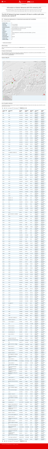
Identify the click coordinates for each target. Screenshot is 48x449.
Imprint (17, 444)
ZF (37, 10)
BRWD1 (4, 340)
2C (18, 10)
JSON (11, 54)
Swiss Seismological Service (8, 444)
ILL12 (3, 317)
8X (23, 9)
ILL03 (3, 379)
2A (15, 10)
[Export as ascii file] (26, 108)
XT (27, 10)
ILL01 (3, 416)
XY (36, 9)
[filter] (3, 111)
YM (30, 10)
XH (23, 10)
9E (27, 9)
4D (17, 9)
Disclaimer (14, 444)
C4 (30, 9)
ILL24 (3, 414)
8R (22, 9)
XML (13, 54)
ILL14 (3, 410)
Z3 (33, 10)
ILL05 (3, 420)
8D (20, 9)
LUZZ (3, 377)
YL (28, 10)
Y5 (32, 10)
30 (15, 9)
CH (12, 9)
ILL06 (3, 400)
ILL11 (3, 152)
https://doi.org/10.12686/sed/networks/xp (17, 53)
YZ (39, 9)
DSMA (3, 402)
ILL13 (3, 214)
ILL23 (3, 424)
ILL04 (3, 412)
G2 (32, 9)
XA (21, 10)
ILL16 (3, 404)
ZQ (40, 10)
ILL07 (3, 393)
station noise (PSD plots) (7, 42)
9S (28, 9)
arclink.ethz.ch (21, 47)
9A (25, 9)
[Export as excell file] (24, 108)
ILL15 (3, 422)
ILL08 (3, 352)
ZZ (41, 9)
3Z (16, 10)
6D (20, 10)
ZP (38, 10)
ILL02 (3, 319)
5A (18, 9)
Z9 (35, 10)
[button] (4, 1)
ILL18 (3, 354)
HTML (9, 54)
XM (25, 10)
